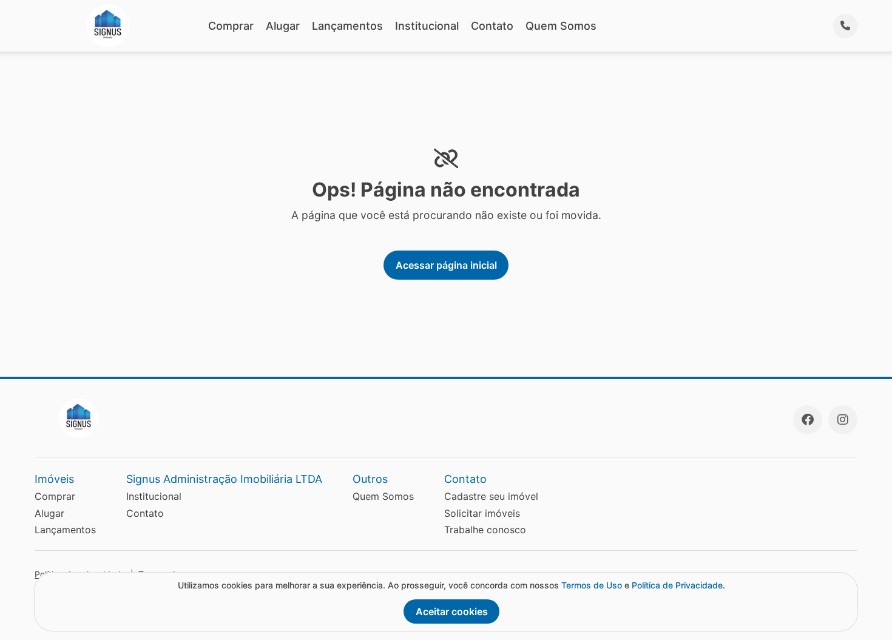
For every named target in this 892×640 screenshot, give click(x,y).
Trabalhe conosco (485, 530)
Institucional (427, 25)
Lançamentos (347, 25)
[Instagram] (842, 419)
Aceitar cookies (452, 611)
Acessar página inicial (446, 265)
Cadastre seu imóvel (491, 496)
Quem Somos (560, 25)
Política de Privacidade (677, 585)
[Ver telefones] (845, 26)
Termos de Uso (591, 585)
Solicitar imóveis (482, 513)
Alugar (283, 25)
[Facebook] (807, 419)
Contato (492, 25)
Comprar (231, 25)
